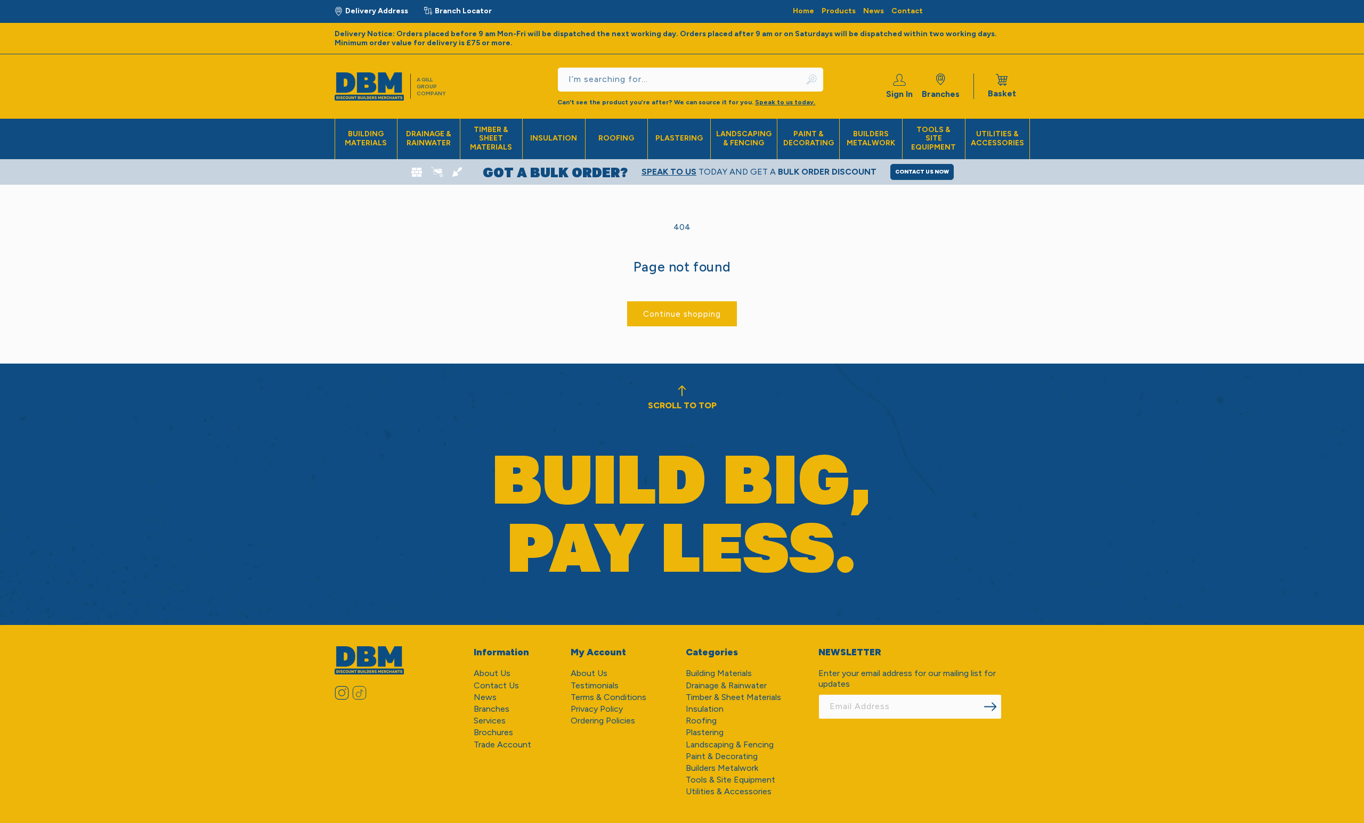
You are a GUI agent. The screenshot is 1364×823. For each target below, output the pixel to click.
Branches (941, 94)
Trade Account (502, 744)
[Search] (812, 79)
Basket (1002, 86)
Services (490, 720)
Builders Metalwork (871, 138)
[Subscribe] (990, 706)
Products (839, 10)
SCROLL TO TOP (682, 405)
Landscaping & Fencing (744, 138)
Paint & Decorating (808, 138)
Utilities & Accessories (997, 138)
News (873, 10)
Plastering (679, 138)
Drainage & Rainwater (428, 138)
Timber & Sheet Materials (491, 138)
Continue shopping (682, 314)
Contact (907, 10)
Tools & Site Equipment (933, 138)
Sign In (899, 94)
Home (803, 10)
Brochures (493, 732)
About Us (492, 673)
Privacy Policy (597, 709)
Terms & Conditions (608, 697)
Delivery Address (376, 10)
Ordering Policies (603, 720)
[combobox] (690, 80)
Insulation (553, 138)
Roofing (616, 138)
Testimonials (595, 685)
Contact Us (496, 685)
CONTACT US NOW (922, 171)
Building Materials (366, 138)
